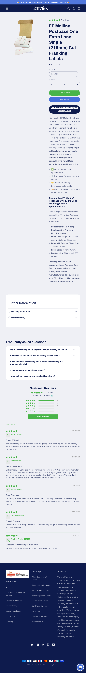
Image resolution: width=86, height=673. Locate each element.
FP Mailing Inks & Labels (41, 595)
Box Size (52, 69)
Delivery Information (14, 601)
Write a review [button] (43, 417)
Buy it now (64, 99)
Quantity (52, 80)
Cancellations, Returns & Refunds (15, 594)
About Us (9, 587)
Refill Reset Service (39, 606)
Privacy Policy (11, 606)
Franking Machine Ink (38, 665)
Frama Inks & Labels (40, 601)
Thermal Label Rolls (39, 616)
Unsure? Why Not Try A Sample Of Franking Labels (64, 109)
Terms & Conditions (13, 611)
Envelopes (36, 611)
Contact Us (10, 616)
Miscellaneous (37, 622)
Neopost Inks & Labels (40, 590)
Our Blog (9, 622)
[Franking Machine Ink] (43, 8)
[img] (12, 431)
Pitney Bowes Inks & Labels (39, 578)
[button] (7, 8)
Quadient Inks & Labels (41, 585)
